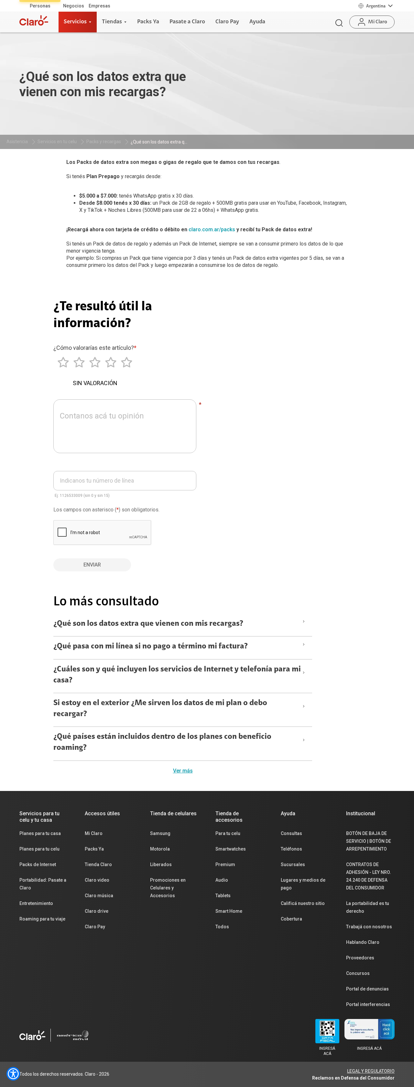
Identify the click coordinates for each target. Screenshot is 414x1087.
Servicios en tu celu (57, 141)
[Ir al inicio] (33, 20)
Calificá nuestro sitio (303, 903)
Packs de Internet (37, 864)
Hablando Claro (362, 942)
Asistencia (17, 141)
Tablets (223, 895)
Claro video (97, 880)
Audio (221, 880)
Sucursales (293, 864)
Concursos (358, 973)
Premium (225, 864)
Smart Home (228, 911)
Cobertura (291, 918)
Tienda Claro (98, 864)
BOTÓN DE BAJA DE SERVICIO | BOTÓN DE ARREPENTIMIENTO (368, 841)
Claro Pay (95, 926)
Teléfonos (291, 849)
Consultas (291, 833)
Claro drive (96, 911)
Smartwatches (230, 849)
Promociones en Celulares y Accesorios (168, 887)
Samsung (160, 833)
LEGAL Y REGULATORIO (371, 1071)
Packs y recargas (103, 141)
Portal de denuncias (367, 988)
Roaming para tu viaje (42, 918)
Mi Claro (94, 833)
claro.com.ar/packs (212, 229)
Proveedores (360, 957)
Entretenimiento (36, 903)
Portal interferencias (368, 1004)
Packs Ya (94, 849)
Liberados (161, 864)
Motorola (160, 849)
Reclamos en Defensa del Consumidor (353, 1078)
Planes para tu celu (39, 849)
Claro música (99, 895)
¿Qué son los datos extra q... (159, 141)
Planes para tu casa (40, 833)
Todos (222, 926)
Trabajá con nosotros (369, 926)
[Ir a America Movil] (73, 1035)
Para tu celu (227, 833)
